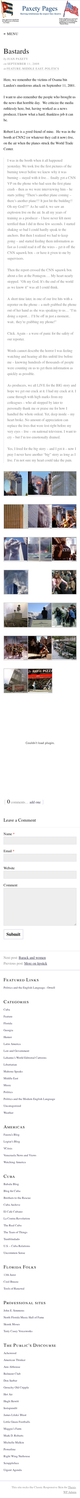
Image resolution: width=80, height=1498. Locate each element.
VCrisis (8, 1148)
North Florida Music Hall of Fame (24, 1317)
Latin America (12, 1044)
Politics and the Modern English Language (29, 1099)
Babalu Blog (11, 1184)
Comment (10, 885)
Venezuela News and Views (20, 1155)
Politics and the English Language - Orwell (29, 988)
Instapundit (10, 1408)
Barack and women (32, 957)
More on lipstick (35, 963)
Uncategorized (12, 1106)
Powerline (10, 1449)
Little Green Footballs (17, 1422)
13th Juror (10, 1275)
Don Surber (10, 1380)
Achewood (10, 1353)
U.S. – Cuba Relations (17, 1246)
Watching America (15, 1162)
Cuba (7, 1009)
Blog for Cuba (12, 1191)
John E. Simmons (14, 1310)
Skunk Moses (12, 1324)
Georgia (8, 1030)
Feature (14, 69)
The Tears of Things (15, 1232)
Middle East (33, 69)
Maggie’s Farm (12, 1429)
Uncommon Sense (14, 1253)
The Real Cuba (13, 1225)
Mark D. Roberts (13, 1435)
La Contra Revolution (17, 1218)
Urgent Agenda (13, 1470)
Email (9, 850)
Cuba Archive (12, 1205)
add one (35, 802)
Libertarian (10, 1064)
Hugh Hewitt (11, 1401)
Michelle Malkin (14, 1442)
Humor (8, 1037)
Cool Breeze (11, 1282)
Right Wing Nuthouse (17, 1456)
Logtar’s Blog (12, 1141)
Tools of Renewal (14, 1288)
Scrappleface (11, 1463)
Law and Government (16, 1051)
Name (9, 833)
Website (9, 868)
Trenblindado (12, 1239)
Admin (69, 1492)
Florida (8, 1023)
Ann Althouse (12, 1367)
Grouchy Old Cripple (16, 1387)
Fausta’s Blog (12, 1135)
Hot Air (8, 1394)
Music (7, 1085)
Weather (8, 1113)
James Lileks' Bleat (15, 1415)
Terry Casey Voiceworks (18, 1331)
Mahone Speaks (13, 1071)
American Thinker (14, 1360)
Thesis (72, 1487)
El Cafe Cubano (13, 1211)
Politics (52, 69)
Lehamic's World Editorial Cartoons (25, 1058)
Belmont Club (12, 1374)
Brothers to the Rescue (17, 1198)
